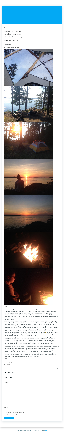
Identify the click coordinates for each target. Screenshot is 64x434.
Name (5, 398)
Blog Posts (11, 362)
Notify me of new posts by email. (12, 414)
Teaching (41, 3)
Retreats (47, 3)
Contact (60, 3)
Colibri (46, 430)
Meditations (54, 3)
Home (21, 3)
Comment (6, 382)
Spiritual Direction (28, 3)
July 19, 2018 (12, 27)
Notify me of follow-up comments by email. (15, 412)
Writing (36, 3)
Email (5, 402)
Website (6, 407)
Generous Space (38, 337)
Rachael (6, 27)
